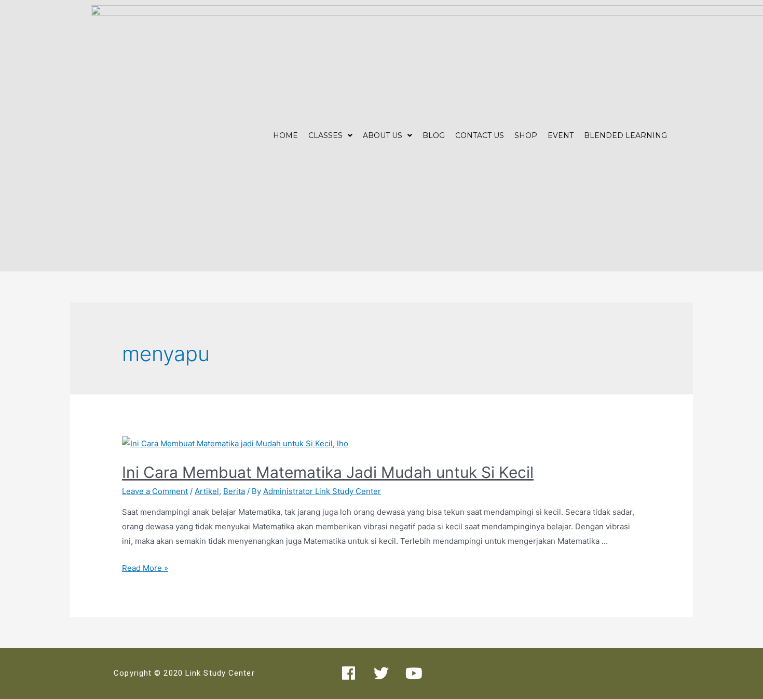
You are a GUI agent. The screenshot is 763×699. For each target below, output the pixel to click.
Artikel (207, 491)
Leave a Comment (155, 491)
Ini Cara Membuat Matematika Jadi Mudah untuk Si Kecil (328, 472)
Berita (234, 491)
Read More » (145, 568)
